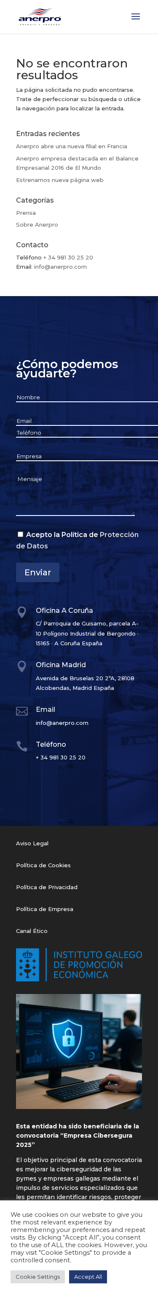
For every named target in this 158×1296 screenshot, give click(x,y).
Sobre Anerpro (37, 224)
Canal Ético (32, 930)
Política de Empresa (44, 909)
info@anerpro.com (60, 266)
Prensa (26, 212)
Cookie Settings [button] (38, 1276)
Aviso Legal (32, 843)
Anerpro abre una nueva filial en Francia (71, 146)
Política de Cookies (43, 865)
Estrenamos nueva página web (60, 179)
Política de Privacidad (47, 887)
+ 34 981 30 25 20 (68, 257)
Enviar (37, 572)
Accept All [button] (88, 1276)
